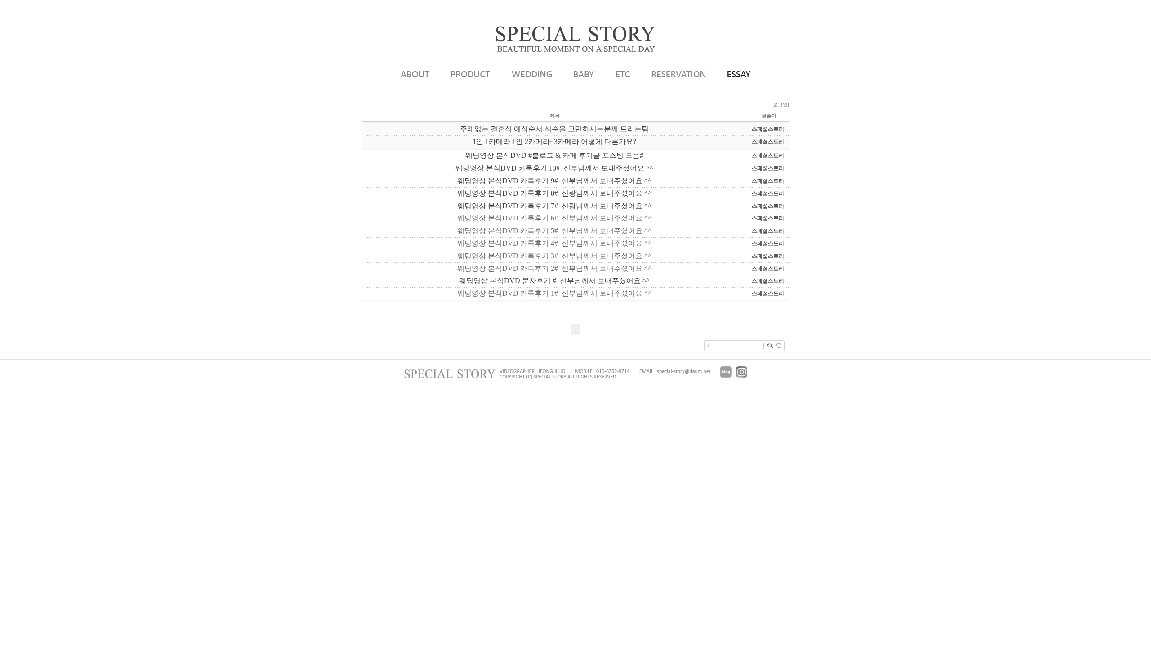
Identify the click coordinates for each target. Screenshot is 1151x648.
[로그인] (780, 104)
